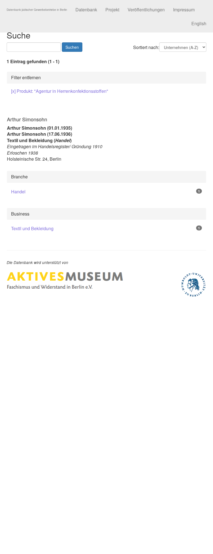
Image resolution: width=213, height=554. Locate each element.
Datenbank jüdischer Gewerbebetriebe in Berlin (37, 10)
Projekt (112, 9)
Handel (18, 191)
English (198, 23)
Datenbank (86, 9)
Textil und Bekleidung (32, 228)
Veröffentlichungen (146, 9)
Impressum (184, 9)
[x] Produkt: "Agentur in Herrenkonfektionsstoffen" (59, 91)
